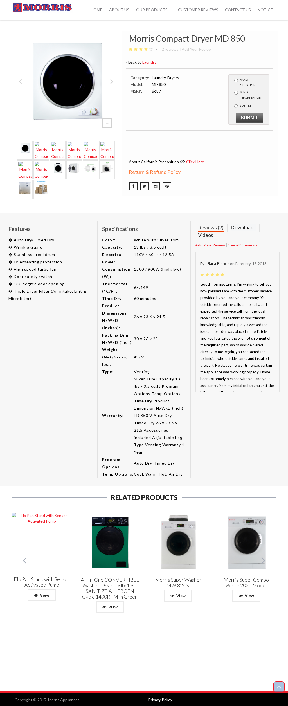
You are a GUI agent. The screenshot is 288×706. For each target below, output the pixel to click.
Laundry (149, 62)
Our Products (152, 9)
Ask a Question (248, 82)
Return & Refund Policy (155, 172)
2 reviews (170, 49)
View (44, 595)
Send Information (250, 94)
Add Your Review (197, 49)
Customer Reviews (198, 9)
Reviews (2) (211, 227)
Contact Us (238, 9)
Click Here (195, 161)
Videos (205, 235)
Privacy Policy (160, 699)
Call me (246, 105)
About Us (119, 9)
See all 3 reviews (242, 245)
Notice (265, 9)
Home (96, 9)
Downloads (243, 227)
